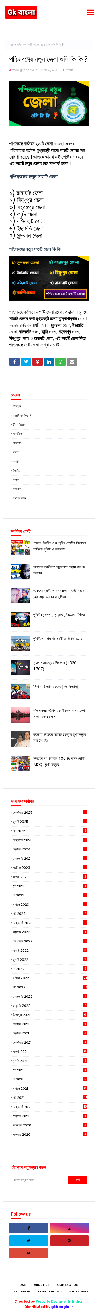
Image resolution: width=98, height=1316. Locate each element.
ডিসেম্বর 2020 (49, 1125)
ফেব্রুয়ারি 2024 (49, 858)
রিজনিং (16, 470)
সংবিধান (17, 489)
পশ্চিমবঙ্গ (21, 44)
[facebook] (28, 1228)
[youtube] (28, 1253)
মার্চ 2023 (49, 913)
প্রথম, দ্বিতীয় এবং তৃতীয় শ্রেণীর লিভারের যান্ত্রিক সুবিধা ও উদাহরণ (59, 546)
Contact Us (67, 1285)
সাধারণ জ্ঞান (19, 498)
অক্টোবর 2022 (49, 932)
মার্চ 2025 (49, 830)
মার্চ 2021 (50, 1097)
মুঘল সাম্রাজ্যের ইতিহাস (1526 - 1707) (56, 665)
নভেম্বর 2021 (49, 1024)
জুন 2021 (49, 1070)
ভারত (15, 452)
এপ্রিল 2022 (50, 978)
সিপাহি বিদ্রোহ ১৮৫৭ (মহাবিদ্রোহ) (55, 686)
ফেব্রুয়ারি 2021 (50, 1106)
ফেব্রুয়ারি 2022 (49, 996)
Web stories (78, 1291)
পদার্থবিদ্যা (18, 433)
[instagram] (69, 1228)
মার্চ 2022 (50, 987)
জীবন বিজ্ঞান (19, 424)
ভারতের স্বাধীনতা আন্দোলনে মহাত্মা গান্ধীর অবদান (59, 569)
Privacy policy (50, 1291)
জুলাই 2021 (49, 1060)
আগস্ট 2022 (49, 950)
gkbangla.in (62, 1306)
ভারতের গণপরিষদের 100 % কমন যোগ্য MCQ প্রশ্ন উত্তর (59, 761)
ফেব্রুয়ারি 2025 (49, 840)
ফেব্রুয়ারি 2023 (49, 922)
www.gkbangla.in (24, 70)
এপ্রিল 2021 (49, 1088)
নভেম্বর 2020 (49, 1134)
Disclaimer (21, 1291)
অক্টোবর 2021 (49, 1033)
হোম (11, 44)
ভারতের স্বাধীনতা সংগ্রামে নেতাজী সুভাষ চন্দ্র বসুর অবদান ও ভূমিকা (58, 593)
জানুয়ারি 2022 (49, 1005)
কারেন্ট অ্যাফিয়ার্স (22, 415)
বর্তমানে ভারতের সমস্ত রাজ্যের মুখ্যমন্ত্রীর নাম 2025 (59, 737)
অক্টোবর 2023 (49, 867)
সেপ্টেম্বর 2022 (49, 941)
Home (21, 1285)
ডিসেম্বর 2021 (49, 1014)
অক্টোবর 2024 (49, 849)
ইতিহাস (17, 406)
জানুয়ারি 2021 (49, 1116)
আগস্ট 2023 (49, 876)
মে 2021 (49, 1079)
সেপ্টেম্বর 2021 (49, 1042)
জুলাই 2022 (49, 959)
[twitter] (28, 1240)
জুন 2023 (49, 886)
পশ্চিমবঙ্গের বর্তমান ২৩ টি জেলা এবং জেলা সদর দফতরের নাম (59, 713)
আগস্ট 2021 (49, 1051)
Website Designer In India (59, 1301)
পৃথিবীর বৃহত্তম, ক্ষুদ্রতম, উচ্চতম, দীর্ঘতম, (59, 614)
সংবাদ (16, 479)
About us (41, 1285)
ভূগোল (16, 461)
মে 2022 (49, 968)
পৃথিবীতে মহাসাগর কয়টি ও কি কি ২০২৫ (58, 638)
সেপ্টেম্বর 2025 (49, 812)
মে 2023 (49, 895)
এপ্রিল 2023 (49, 904)
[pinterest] (69, 1240)
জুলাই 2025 (49, 821)
